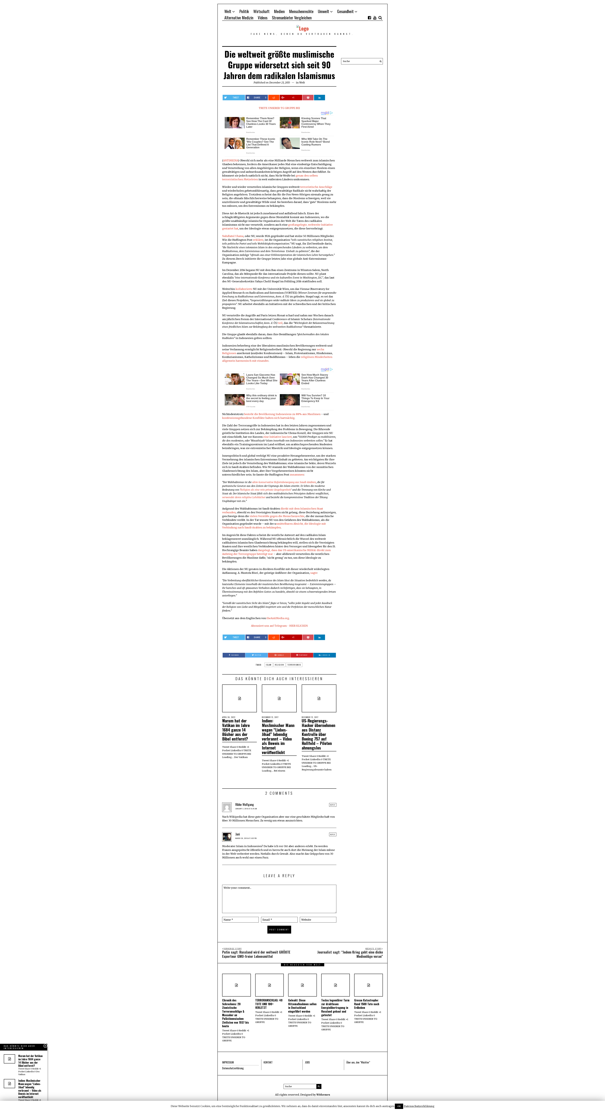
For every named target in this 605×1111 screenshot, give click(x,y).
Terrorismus (294, 665)
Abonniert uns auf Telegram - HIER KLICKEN (279, 625)
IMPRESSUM (228, 1062)
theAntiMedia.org (278, 618)
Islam (268, 665)
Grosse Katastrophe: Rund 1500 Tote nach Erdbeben (366, 1004)
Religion (279, 665)
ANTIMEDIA (230, 160)
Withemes (323, 1094)
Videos (263, 17)
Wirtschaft (261, 11)
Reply (332, 805)
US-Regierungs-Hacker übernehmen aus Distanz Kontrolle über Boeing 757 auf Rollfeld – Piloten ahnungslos (318, 734)
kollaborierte (244, 289)
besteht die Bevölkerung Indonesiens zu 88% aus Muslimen (282, 414)
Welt (227, 11)
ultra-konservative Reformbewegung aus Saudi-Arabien (284, 482)
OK (399, 1106)
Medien (279, 11)
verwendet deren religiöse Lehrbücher (243, 497)
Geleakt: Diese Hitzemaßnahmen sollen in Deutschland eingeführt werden (302, 1005)
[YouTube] (374, 17)
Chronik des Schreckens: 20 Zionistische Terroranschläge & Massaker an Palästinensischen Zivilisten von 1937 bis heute (235, 1013)
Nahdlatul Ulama (232, 236)
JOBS (307, 1062)
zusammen (297, 474)
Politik (244, 11)
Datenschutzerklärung (233, 1068)
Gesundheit (345, 11)
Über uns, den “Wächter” (358, 1062)
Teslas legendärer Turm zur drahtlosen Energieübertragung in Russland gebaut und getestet (335, 1007)
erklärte (258, 239)
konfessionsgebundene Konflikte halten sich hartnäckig (258, 417)
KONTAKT (268, 1062)
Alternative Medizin (238, 17)
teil (280, 323)
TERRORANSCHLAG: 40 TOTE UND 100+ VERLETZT (268, 1004)
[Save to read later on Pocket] (308, 97)
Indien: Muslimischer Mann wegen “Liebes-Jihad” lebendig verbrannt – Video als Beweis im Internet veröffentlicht (278, 736)
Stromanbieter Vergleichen (292, 17)
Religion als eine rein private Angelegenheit (265, 489)
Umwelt (323, 11)
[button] (380, 61)
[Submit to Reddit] (273, 97)
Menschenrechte (301, 11)
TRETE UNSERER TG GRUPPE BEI (279, 108)
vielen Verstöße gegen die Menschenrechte (277, 516)
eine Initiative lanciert (277, 436)
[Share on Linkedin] (319, 97)
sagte (313, 572)
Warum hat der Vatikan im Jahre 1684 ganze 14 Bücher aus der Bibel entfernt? (236, 730)
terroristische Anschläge (316, 186)
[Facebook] (369, 17)
